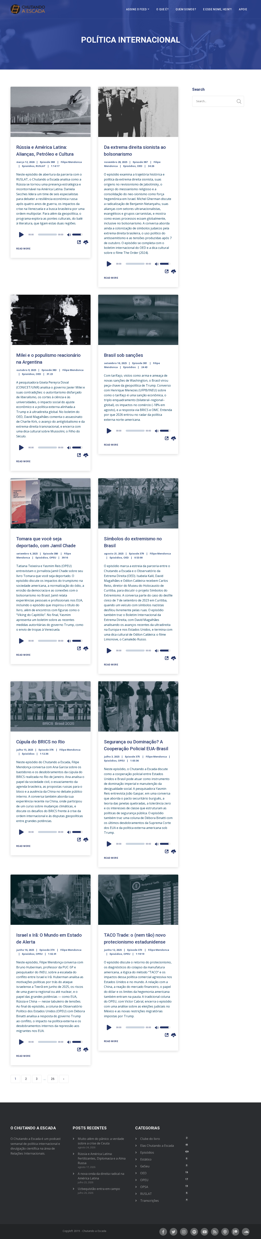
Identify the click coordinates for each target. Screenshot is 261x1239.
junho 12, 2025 (113, 950)
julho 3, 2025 (111, 756)
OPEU (52, 557)
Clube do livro (150, 1139)
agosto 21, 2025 (113, 553)
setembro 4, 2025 (27, 553)
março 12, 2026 (25, 162)
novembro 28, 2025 (115, 162)
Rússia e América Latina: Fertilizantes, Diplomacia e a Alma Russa (102, 1158)
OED (139, 166)
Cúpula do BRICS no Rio (40, 742)
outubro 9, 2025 (26, 370)
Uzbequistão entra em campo (99, 1189)
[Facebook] (163, 1232)
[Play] (22, 234)
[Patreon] (235, 1232)
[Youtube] (204, 1232)
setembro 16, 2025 (115, 363)
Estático (146, 1159)
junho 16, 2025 (25, 950)
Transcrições (149, 1201)
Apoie (243, 9)
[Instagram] (184, 1232)
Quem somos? (186, 9)
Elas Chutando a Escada (157, 1146)
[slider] (77, 237)
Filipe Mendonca (71, 162)
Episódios (28, 166)
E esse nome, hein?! (217, 9)
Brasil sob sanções (123, 355)
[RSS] (215, 1232)
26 (52, 1079)
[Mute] (69, 235)
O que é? (162, 9)
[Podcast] (225, 1232)
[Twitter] (173, 1232)
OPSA (144, 1187)
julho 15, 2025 (24, 749)
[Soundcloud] (246, 1232)
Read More (23, 248)
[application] (50, 234)
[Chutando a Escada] (28, 9)
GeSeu (144, 1166)
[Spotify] (194, 1232)
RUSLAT (40, 166)
